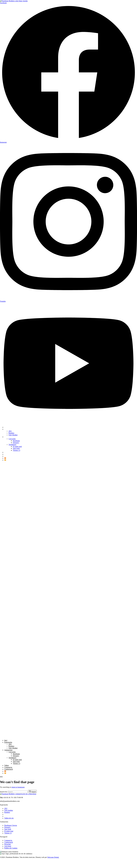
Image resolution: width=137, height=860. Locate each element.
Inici (5, 427)
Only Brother (13, 435)
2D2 (10, 431)
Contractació (8, 456)
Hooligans (16, 441)
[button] (68, 600)
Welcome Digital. (53, 857)
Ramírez (11, 433)
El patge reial (17, 446)
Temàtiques (12, 444)
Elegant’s (16, 443)
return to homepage (18, 787)
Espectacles (8, 429)
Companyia (8, 454)
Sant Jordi (16, 448)
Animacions (8, 437)
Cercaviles (12, 439)
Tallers (6, 452)
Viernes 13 (16, 450)
